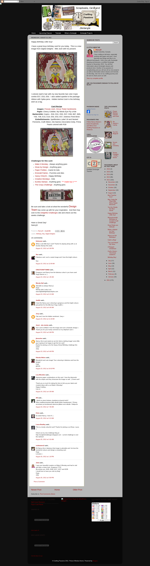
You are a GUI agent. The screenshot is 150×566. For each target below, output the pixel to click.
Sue (37, 254)
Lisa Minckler (40, 375)
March (110, 271)
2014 (108, 174)
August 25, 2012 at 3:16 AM (45, 439)
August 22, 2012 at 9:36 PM (45, 248)
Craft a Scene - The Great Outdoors (113, 252)
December (111, 182)
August (110, 193)
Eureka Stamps (41, 182)
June (110, 263)
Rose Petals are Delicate (113, 226)
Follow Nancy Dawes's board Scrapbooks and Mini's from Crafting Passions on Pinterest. (94, 125)
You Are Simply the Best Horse (112, 208)
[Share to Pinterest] (64, 231)
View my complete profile (95, 78)
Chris (37, 413)
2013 (108, 177)
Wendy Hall (40, 283)
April (110, 269)
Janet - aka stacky (42, 325)
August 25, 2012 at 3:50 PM (45, 477)
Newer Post (36, 490)
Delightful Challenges (49, 213)
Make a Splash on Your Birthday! (112, 231)
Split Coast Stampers (38, 502)
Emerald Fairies (41, 173)
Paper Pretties (41, 170)
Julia (37, 462)
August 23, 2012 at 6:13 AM (45, 294)
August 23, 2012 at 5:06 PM (45, 332)
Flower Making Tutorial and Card (116, 114)
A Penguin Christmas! (112, 247)
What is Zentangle (71, 33)
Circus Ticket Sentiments (66, 109)
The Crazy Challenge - (44, 185)
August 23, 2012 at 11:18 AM (45, 319)
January (111, 277)
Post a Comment (39, 481)
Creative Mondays (42, 179)
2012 (108, 180)
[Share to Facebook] (62, 231)
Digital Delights (50, 234)
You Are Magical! (115, 132)
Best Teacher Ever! (112, 196)
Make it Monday (41, 164)
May (109, 266)
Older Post (77, 490)
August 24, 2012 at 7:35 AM (45, 407)
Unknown (39, 241)
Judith (38, 300)
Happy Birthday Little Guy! (113, 214)
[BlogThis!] (58, 231)
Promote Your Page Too (92, 114)
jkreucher (39, 338)
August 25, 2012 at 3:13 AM (45, 418)
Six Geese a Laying (115, 123)
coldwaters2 (40, 445)
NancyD (98, 50)
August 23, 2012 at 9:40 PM (45, 351)
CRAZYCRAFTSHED (42, 270)
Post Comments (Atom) (47, 494)
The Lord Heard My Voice (113, 243)
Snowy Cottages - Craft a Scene (116, 155)
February (111, 274)
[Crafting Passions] (88, 113)
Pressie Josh (49, 109)
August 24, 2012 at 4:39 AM (45, 391)
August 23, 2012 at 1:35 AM (45, 277)
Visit (35, 530)
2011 (108, 280)
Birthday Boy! (112, 257)
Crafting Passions (91, 109)
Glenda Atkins (41, 357)
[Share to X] (60, 231)
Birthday (39, 234)
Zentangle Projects (86, 33)
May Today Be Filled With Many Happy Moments (112, 202)
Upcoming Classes (45, 33)
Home (34, 33)
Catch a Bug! (112, 240)
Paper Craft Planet (37, 504)
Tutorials (58, 33)
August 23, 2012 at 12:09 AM (45, 263)
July (109, 260)
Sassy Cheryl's (41, 176)
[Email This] (56, 231)
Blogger (95, 561)
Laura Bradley (41, 424)
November (111, 185)
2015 (108, 172)
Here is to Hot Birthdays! (112, 236)
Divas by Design (41, 167)
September (112, 190)
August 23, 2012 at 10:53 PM (45, 368)
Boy (43, 234)
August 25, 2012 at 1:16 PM (45, 456)
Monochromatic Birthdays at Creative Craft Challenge (113, 220)
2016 (108, 169)
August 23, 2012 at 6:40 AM (45, 307)
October (111, 187)
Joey (37, 313)
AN (37, 398)
